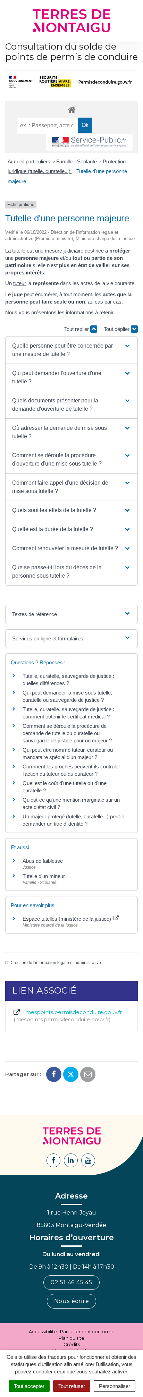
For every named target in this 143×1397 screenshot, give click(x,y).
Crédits (72, 1344)
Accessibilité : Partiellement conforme (72, 1331)
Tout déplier (117, 329)
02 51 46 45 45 (71, 1282)
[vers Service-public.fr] (89, 142)
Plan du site (71, 1338)
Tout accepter (29, 1386)
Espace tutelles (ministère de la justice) (67, 919)
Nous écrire (71, 1301)
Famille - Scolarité (77, 161)
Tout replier (77, 329)
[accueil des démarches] (71, 109)
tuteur (19, 283)
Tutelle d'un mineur (44, 876)
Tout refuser (71, 1386)
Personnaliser (114, 1386)
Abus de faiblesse (43, 861)
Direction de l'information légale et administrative (55, 962)
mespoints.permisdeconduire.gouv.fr (68, 1016)
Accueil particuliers (30, 161)
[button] (71, 350)
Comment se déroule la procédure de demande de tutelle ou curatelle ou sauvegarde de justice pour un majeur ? (67, 733)
